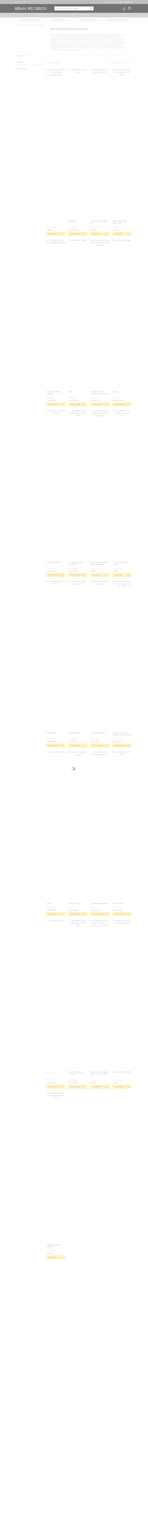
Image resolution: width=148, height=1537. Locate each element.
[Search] (91, 8)
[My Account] (124, 8)
